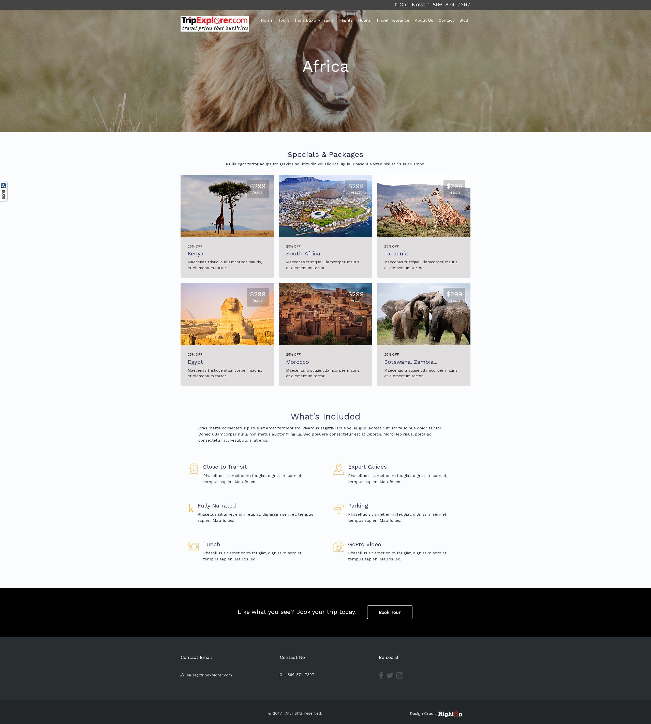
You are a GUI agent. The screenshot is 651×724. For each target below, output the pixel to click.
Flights (345, 20)
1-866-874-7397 (298, 674)
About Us (424, 20)
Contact (446, 20)
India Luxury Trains (314, 20)
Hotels (364, 20)
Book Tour (390, 612)
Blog (464, 20)
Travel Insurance (392, 20)
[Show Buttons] (4, 191)
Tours (283, 20)
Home (267, 20)
